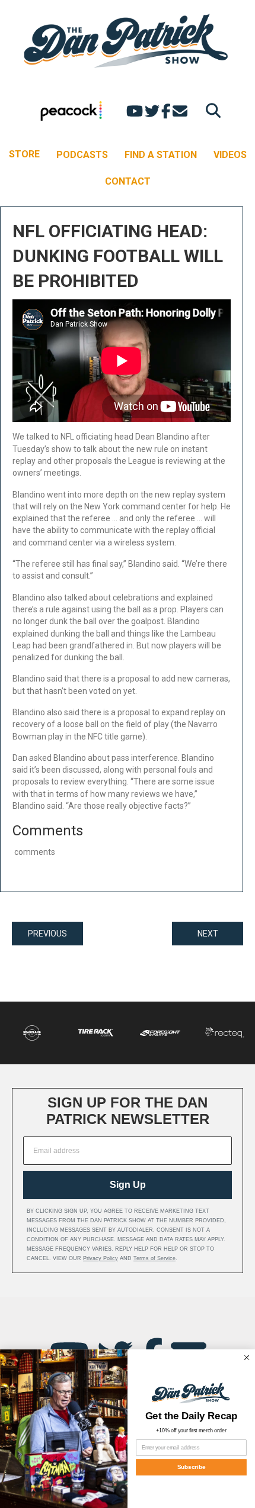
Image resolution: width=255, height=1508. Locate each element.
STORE (24, 154)
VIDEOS (230, 154)
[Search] (210, 110)
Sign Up (128, 1185)
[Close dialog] (246, 1357)
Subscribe (191, 1467)
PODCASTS (82, 154)
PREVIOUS (47, 933)
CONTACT (128, 181)
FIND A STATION (161, 154)
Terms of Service (154, 1258)
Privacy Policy (100, 1258)
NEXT (207, 933)
